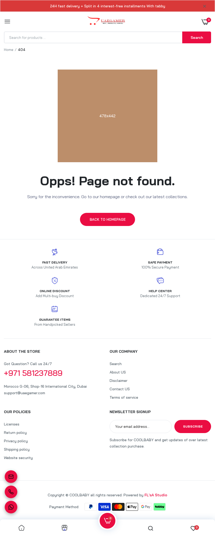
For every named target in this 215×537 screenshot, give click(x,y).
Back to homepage (108, 219)
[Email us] (11, 476)
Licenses (11, 424)
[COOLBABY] (106, 22)
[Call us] (11, 492)
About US (118, 372)
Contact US (120, 389)
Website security (18, 457)
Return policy (15, 432)
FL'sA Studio (155, 495)
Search (116, 363)
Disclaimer (118, 380)
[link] (21, 528)
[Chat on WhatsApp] (11, 507)
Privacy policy (16, 441)
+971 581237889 (33, 373)
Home (8, 49)
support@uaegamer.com (24, 393)
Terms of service (124, 397)
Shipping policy (17, 449)
